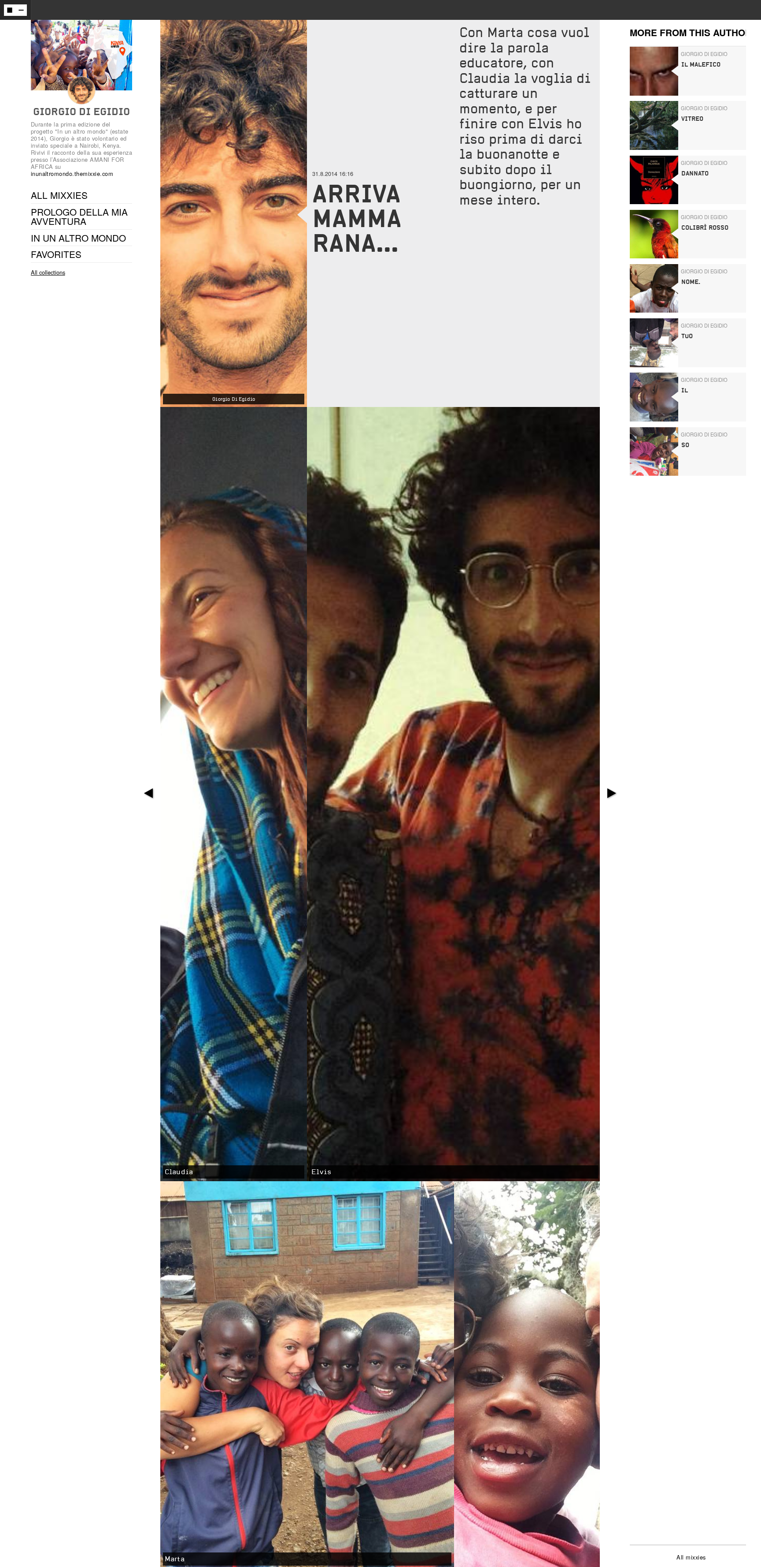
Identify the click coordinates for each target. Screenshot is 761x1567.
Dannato (695, 173)
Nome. (690, 282)
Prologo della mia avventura (79, 216)
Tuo (687, 336)
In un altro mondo (78, 237)
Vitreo (692, 119)
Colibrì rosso (704, 227)
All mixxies (691, 1557)
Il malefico (700, 64)
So (685, 445)
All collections (48, 272)
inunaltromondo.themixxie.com (72, 173)
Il (684, 390)
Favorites (56, 254)
